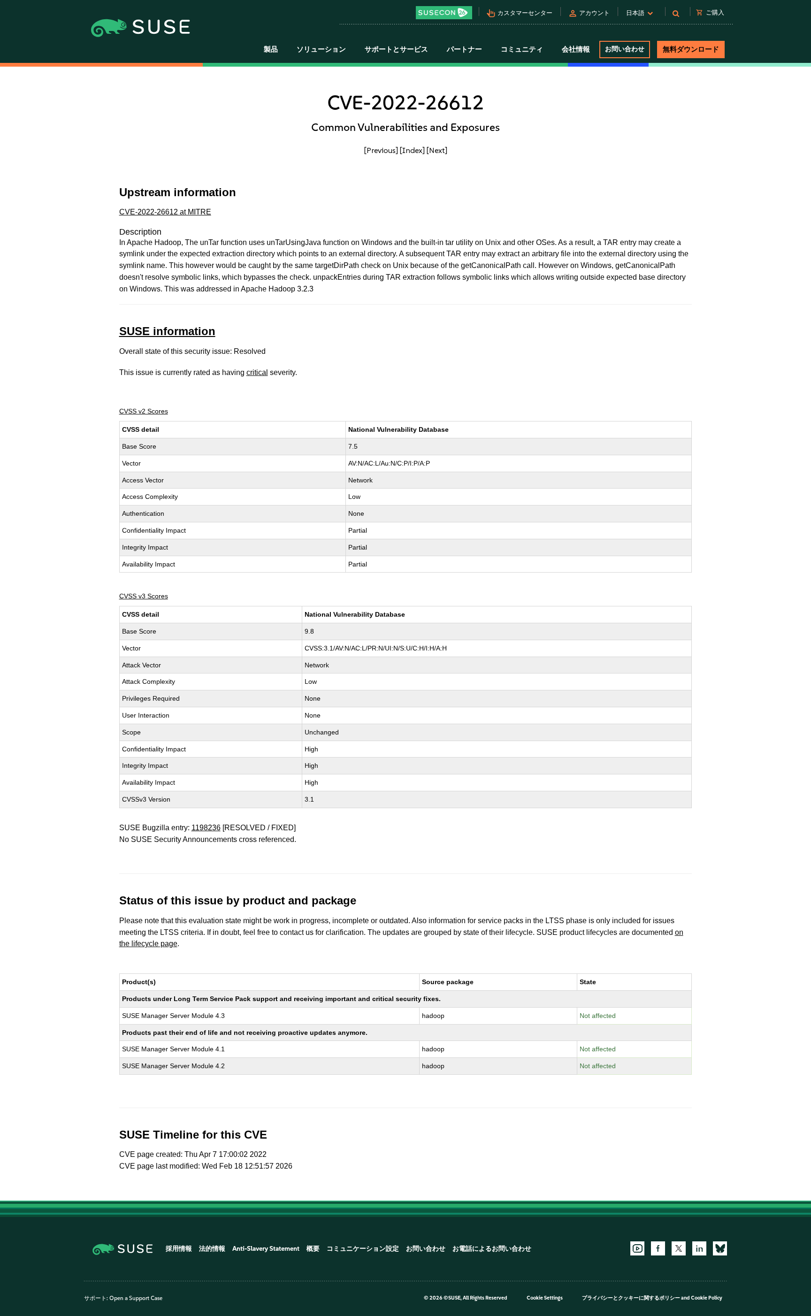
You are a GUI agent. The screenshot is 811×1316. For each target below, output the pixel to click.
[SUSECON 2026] (444, 12)
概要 (313, 1249)
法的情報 (212, 1249)
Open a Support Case (135, 1298)
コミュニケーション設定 (363, 1249)
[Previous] (381, 150)
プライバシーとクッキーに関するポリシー (631, 1298)
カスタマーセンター (524, 12)
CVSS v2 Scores (143, 411)
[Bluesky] (720, 1248)
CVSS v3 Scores (143, 596)
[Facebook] (658, 1248)
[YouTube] (637, 1248)
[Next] (437, 150)
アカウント (594, 12)
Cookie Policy (706, 1298)
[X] (679, 1248)
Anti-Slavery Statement (265, 1249)
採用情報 (179, 1249)
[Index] (412, 150)
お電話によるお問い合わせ (491, 1249)
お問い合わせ (624, 49)
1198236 (206, 828)
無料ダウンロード (691, 49)
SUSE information (167, 331)
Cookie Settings (545, 1298)
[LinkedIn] (699, 1248)
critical (257, 372)
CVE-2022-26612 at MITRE (165, 212)
